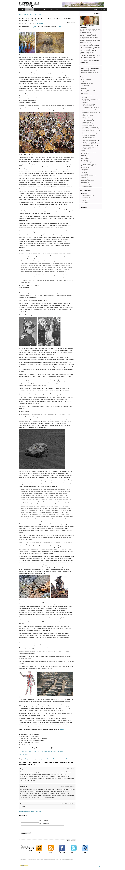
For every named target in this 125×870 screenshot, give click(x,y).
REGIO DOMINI (85, 79)
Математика (84, 158)
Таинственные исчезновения (90, 140)
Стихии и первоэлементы (89, 164)
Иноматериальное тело (87, 152)
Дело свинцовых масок (88, 105)
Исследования (86, 186)
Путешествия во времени (89, 134)
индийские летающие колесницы (91, 112)
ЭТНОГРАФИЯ (85, 184)
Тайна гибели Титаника (88, 142)
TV (36, 9)
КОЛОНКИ (43, 9)
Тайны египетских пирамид (89, 145)
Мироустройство (41, 759)
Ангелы (83, 87)
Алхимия (84, 85)
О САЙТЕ (95, 9)
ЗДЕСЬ (35, 27)
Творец (83, 172)
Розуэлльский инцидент (88, 135)
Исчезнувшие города (87, 115)
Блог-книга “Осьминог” (88, 195)
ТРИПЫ (50, 9)
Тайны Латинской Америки (89, 147)
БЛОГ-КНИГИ (29, 9)
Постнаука (85, 202)
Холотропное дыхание (87, 175)
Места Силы (84, 160)
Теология (83, 174)
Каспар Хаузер (86, 117)
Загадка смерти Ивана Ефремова (91, 109)
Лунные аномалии (87, 120)
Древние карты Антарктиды (89, 107)
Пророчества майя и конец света (91, 130)
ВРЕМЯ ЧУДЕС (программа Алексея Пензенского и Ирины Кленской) (89, 92)
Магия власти (85, 122)
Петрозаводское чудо (88, 125)
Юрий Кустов (39, 23)
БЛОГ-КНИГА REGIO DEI (30, 14)
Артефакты (85, 100)
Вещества (28, 759)
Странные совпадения (88, 138)
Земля (33, 759)
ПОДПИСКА (103, 9)
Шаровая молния (86, 148)
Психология (84, 167)
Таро (82, 170)
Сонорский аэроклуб (87, 137)
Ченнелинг (84, 179)
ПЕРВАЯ (21, 9)
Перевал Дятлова (87, 124)
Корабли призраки (87, 119)
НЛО (83, 81)
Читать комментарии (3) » (60, 759)
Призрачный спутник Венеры (90, 129)
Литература (84, 157)
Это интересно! (23, 754)
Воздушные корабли (87, 104)
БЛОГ (57, 9)
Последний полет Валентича (90, 127)
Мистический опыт (86, 166)
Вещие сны (85, 102)
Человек (49, 759)
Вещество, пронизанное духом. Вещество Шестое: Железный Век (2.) (43, 751)
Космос (83, 155)
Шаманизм (84, 182)
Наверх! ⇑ (102, 867)
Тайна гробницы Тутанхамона (90, 143)
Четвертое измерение (87, 180)
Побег (84, 200)
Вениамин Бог (86, 197)
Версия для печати (71, 22)
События (83, 169)
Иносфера (84, 153)
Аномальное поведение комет (90, 99)
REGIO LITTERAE (85, 83)
